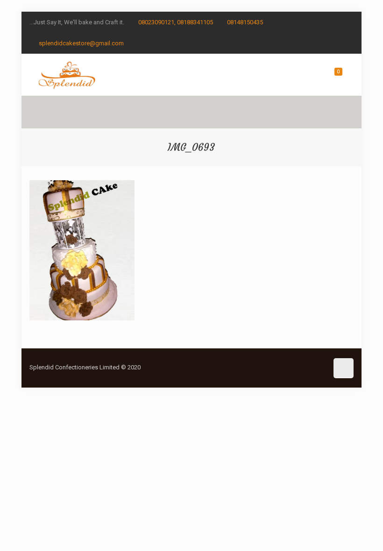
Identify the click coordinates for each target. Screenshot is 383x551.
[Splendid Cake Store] (67, 75)
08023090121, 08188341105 (175, 22)
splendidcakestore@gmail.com (81, 43)
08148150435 (245, 22)
